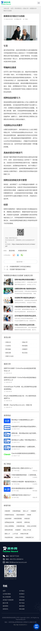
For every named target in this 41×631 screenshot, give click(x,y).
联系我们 (22, 594)
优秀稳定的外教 (9, 522)
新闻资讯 (5, 609)
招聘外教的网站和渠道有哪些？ (25, 280)
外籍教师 (17, 530)
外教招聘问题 (20, 526)
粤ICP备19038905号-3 (20, 625)
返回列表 (19, 262)
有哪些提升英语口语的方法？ (21, 495)
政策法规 (8, 353)
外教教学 (24, 349)
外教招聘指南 (16, 511)
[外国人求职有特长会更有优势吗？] (8, 327)
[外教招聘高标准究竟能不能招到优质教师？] (8, 309)
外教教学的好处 (9, 515)
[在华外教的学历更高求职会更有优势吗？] (8, 318)
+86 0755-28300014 (16, 559)
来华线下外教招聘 (8, 600)
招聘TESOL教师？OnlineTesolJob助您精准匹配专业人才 (20, 369)
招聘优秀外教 (9, 530)
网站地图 (22, 609)
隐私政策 (22, 600)
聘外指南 (8, 349)
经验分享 (25, 8)
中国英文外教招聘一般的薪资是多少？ (24, 482)
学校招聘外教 (9, 537)
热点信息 (24, 353)
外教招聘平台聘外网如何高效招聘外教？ (25, 426)
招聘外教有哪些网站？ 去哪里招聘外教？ (25, 447)
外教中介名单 (9, 356)
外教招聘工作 (30, 537)
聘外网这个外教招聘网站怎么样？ (22, 420)
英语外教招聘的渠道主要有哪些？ (22, 488)
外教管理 (19, 522)
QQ (17, 255)
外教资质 (27, 518)
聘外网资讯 (18, 8)
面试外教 (12, 250)
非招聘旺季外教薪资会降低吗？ (25, 298)
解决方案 (5, 603)
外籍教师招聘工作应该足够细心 (20, 266)
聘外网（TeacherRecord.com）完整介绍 (18, 405)
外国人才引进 (27, 530)
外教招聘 (7, 511)
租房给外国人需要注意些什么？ (22, 468)
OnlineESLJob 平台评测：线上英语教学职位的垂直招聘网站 (20, 388)
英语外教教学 (20, 515)
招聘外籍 (27, 522)
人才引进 (15, 534)
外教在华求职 (19, 537)
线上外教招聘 (7, 597)
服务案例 (5, 606)
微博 (13, 255)
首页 (12, 8)
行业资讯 (8, 346)
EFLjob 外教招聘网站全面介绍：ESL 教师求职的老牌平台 (20, 397)
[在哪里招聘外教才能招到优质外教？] (8, 291)
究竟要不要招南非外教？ (18, 269)
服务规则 (22, 606)
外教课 (29, 515)
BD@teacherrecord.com (18, 562)
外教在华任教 (24, 534)
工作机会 (22, 597)
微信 (21, 255)
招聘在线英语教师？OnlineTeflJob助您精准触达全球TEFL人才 (20, 378)
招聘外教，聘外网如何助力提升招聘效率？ (25, 433)
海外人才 (25, 511)
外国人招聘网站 (9, 526)
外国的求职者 (22, 250)
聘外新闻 (24, 346)
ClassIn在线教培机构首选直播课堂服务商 (25, 453)
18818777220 (14, 556)
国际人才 (7, 534)
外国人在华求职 (31, 526)
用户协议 (22, 603)
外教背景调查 (18, 518)
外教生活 (8, 342)
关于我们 (22, 591)
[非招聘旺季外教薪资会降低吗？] (8, 300)
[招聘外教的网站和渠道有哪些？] (8, 282)
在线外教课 (8, 518)
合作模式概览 (7, 594)
